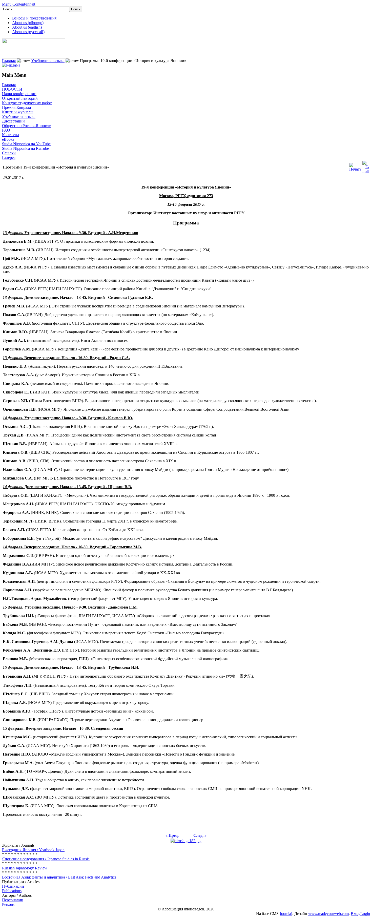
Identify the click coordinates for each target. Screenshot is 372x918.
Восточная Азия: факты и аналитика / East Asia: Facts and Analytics (59, 877)
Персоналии (12, 900)
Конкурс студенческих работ (27, 103)
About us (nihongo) (28, 22)
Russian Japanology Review (24, 868)
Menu (6, 4)
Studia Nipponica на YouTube (26, 144)
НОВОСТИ (12, 89)
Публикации (13, 886)
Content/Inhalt (23, 4)
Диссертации (13, 121)
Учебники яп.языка (48, 60)
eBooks (8, 139)
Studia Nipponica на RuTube (25, 148)
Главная (9, 60)
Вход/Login (360, 913)
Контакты (10, 135)
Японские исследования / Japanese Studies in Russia (46, 859)
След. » (199, 835)
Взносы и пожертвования (34, 18)
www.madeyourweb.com (328, 913)
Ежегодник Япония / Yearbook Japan (33, 850)
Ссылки (9, 153)
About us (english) (27, 27)
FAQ (6, 130)
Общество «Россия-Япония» (26, 125)
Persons (8, 904)
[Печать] (355, 166)
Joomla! (286, 913)
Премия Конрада (16, 107)
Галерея (8, 157)
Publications (12, 891)
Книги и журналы (17, 112)
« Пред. (172, 835)
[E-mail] (365, 166)
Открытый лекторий (20, 98)
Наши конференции (19, 94)
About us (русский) (28, 32)
